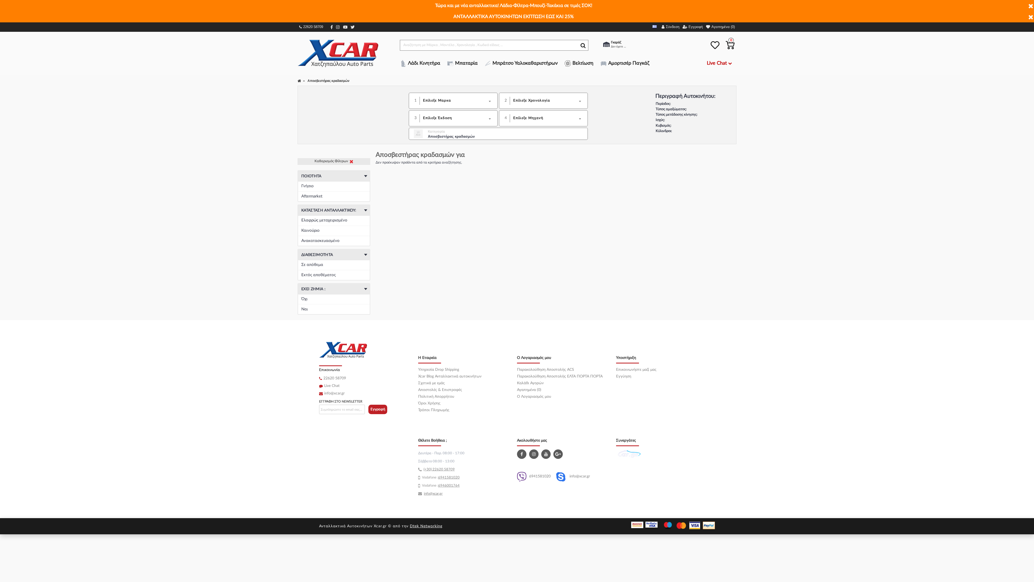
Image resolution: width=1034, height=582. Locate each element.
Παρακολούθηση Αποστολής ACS (545, 370)
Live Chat (332, 386)
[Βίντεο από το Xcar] (546, 454)
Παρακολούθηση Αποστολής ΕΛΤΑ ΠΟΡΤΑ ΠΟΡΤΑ (560, 376)
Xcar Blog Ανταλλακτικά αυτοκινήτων (449, 376)
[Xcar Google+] (558, 454)
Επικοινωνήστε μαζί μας (636, 370)
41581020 (451, 477)
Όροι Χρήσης (429, 403)
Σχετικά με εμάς (431, 383)
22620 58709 (313, 27)
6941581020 (540, 476)
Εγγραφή (378, 409)
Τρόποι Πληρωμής (433, 410)
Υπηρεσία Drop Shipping (438, 370)
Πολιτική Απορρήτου (436, 397)
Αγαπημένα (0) (529, 390)
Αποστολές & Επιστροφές (440, 390)
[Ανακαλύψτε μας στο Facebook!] (522, 454)
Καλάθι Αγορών (530, 383)
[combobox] (458, 101)
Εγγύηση (623, 376)
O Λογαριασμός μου (534, 397)
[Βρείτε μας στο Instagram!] (534, 454)
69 (440, 477)
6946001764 (449, 485)
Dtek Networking (426, 526)
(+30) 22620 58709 (439, 469)
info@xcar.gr (334, 393)
